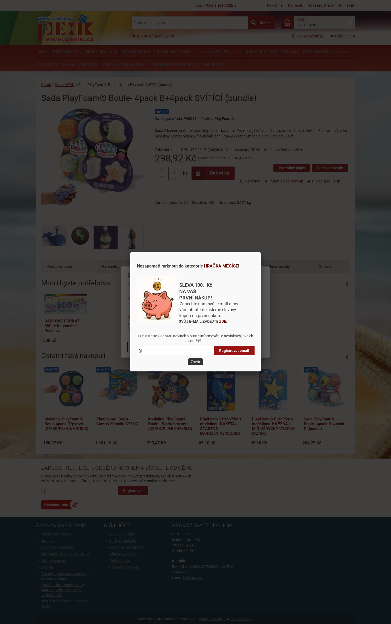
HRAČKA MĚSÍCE (221, 266)
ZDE (222, 321)
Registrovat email (234, 351)
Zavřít (195, 362)
